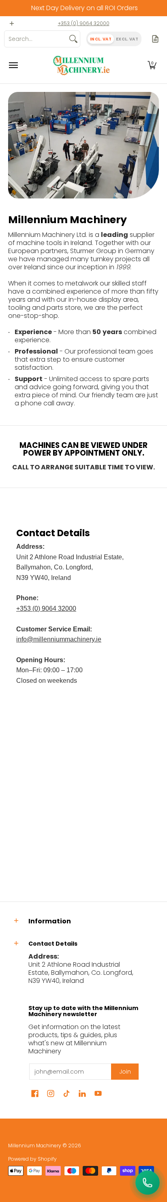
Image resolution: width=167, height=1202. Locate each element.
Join (125, 1072)
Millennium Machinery (34, 1145)
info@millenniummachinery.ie (58, 639)
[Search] (73, 39)
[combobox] (35, 39)
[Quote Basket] (155, 38)
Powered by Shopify (32, 1158)
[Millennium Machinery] (81, 65)
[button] (152, 65)
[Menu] (13, 65)
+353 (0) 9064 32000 (83, 23)
